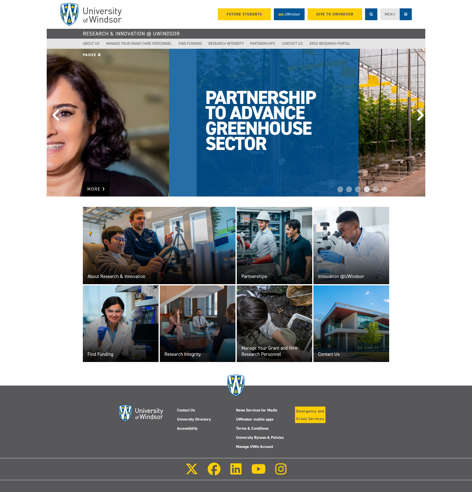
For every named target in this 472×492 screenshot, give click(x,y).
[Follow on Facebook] (214, 472)
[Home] (91, 14)
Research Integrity (226, 43)
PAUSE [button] (90, 54)
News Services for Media (256, 410)
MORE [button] (94, 189)
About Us (91, 43)
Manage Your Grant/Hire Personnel (139, 43)
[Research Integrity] (198, 324)
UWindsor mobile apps (254, 419)
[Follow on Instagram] (281, 472)
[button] (54, 123)
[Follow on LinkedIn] (236, 472)
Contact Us (292, 43)
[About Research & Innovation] (159, 245)
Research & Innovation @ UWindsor (131, 33)
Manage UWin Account (254, 446)
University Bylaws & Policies (260, 437)
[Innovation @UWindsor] (351, 245)
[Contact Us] (351, 324)
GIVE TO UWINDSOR (334, 14)
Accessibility (187, 428)
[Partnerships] (274, 245)
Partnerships (262, 43)
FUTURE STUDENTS (244, 14)
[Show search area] (371, 14)
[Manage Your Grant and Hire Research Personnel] (274, 324)
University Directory (194, 419)
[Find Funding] (121, 324)
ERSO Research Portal (330, 43)
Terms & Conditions (252, 428)
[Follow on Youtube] (258, 472)
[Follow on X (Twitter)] (192, 472)
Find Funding (190, 43)
